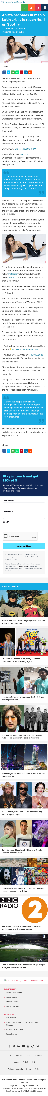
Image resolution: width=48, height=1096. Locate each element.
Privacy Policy (12, 1002)
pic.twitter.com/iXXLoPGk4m (25, 350)
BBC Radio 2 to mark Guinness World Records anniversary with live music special (21, 928)
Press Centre (11, 1034)
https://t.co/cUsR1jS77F (26, 149)
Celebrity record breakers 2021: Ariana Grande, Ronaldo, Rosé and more (22, 851)
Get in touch (11, 1018)
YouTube (12, 278)
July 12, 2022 (25, 154)
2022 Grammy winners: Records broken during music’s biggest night (22, 813)
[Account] (31, 7)
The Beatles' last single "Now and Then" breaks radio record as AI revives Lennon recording (22, 736)
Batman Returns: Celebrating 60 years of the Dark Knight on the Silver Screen (23, 622)
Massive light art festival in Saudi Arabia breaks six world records (24, 775)
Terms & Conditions (14, 993)
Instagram (13, 274)
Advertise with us (16, 1029)
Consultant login (13, 1006)
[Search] (38, 7)
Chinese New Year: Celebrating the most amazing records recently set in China (23, 889)
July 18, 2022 (37, 355)
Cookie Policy (11, 997)
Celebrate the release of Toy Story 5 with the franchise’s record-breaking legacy (21, 660)
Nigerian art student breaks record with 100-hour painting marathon (23, 698)
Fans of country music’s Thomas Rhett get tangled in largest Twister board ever (23, 966)
